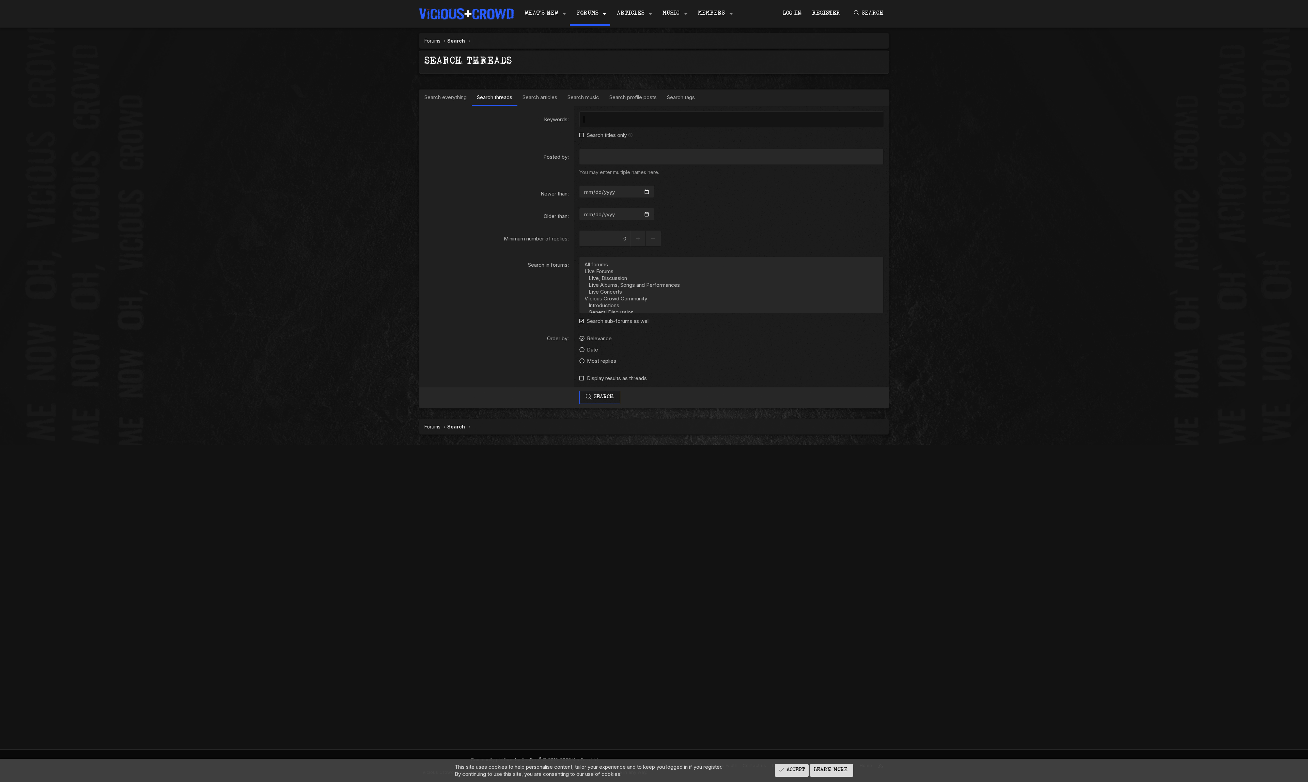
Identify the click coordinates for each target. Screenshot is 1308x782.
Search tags (681, 97)
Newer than (554, 193)
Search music (583, 97)
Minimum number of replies (535, 238)
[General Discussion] (731, 312)
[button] (564, 14)
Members (711, 14)
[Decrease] (653, 239)
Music (671, 14)
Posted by (555, 157)
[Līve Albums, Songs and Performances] (731, 285)
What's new (541, 14)
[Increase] (638, 239)
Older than (555, 216)
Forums (587, 14)
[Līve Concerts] (731, 291)
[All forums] (731, 264)
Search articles (540, 97)
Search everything (445, 97)
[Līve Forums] (731, 271)
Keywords (555, 119)
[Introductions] (731, 305)
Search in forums (547, 265)
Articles (630, 14)
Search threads (494, 97)
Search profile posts (633, 97)
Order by (557, 338)
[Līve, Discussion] (731, 278)
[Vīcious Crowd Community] (731, 298)
